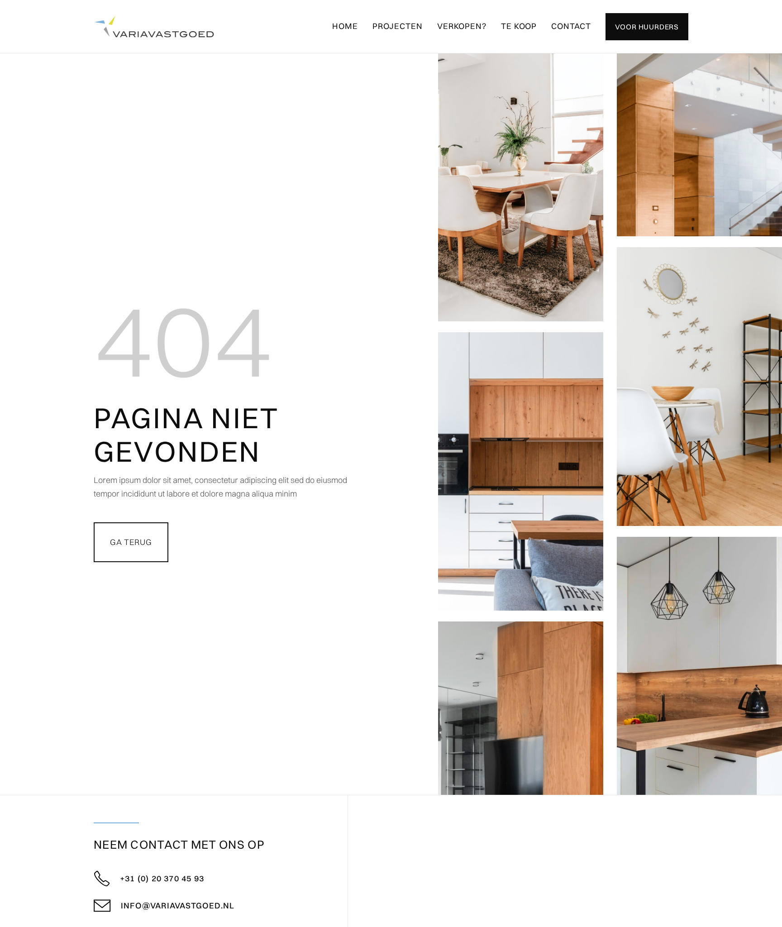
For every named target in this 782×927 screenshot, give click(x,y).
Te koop (519, 26)
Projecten (397, 26)
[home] (154, 26)
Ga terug (131, 542)
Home (345, 26)
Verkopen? (461, 26)
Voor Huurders (647, 26)
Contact (571, 26)
